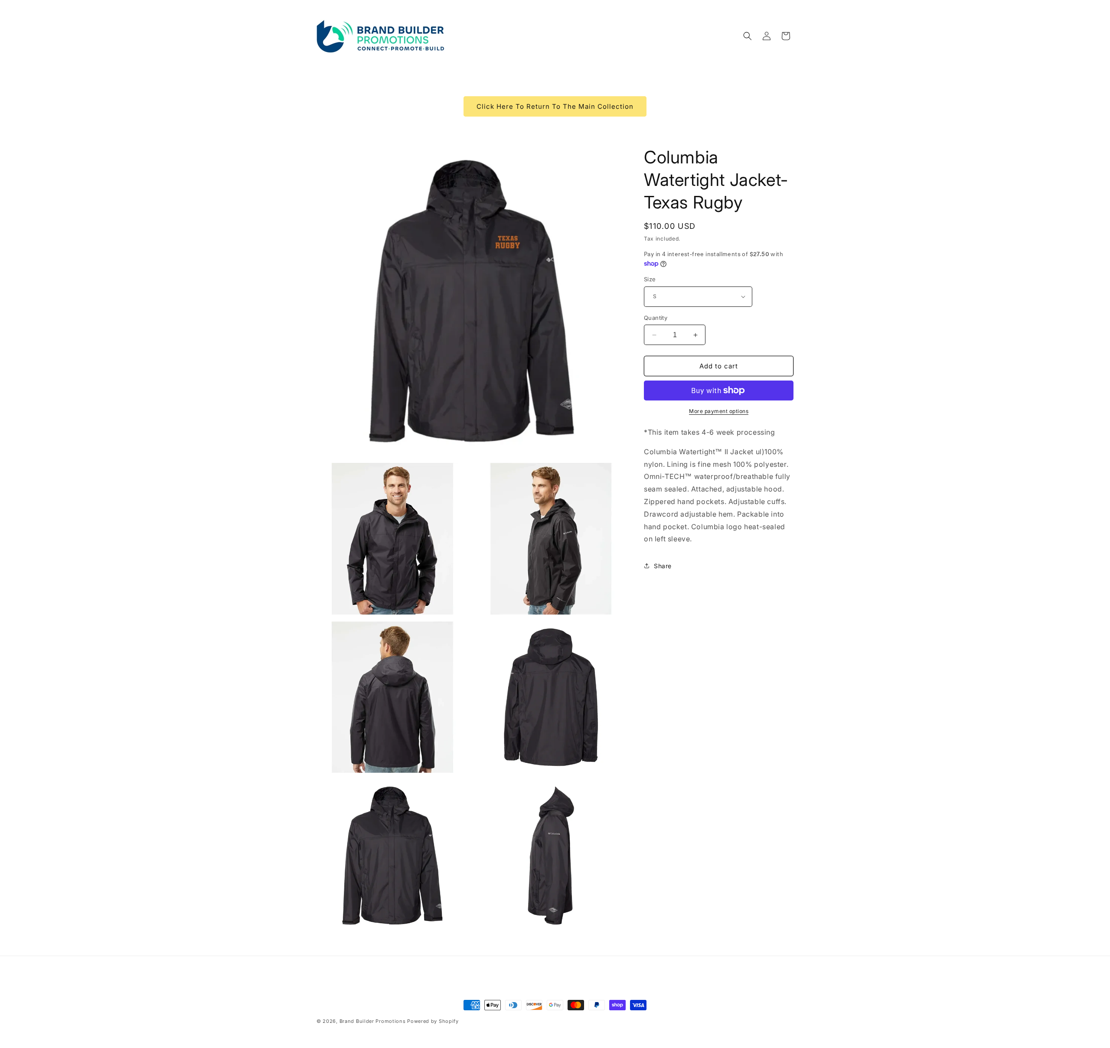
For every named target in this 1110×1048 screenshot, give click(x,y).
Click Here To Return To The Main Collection (555, 106)
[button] (747, 36)
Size (650, 279)
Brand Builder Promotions (373, 1021)
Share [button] (663, 566)
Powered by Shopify (433, 1021)
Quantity (655, 317)
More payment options (718, 411)
